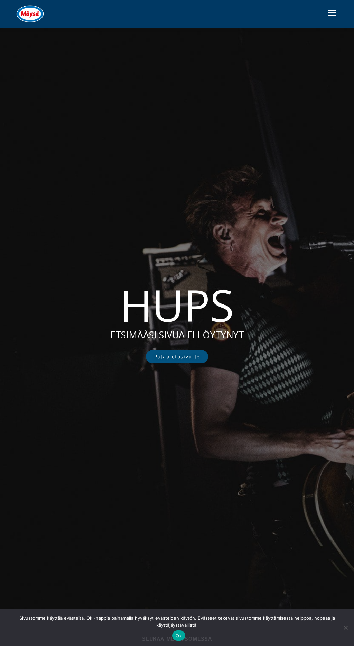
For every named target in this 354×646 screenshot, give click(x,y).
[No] (345, 627)
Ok (179, 635)
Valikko (332, 13)
